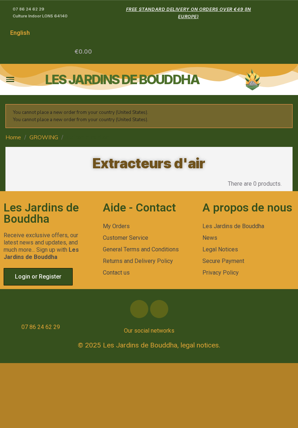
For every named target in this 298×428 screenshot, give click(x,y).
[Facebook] (139, 309)
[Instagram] (159, 309)
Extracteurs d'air (149, 163)
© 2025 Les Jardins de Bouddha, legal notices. (149, 345)
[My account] (59, 52)
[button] (80, 52)
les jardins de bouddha (122, 79)
